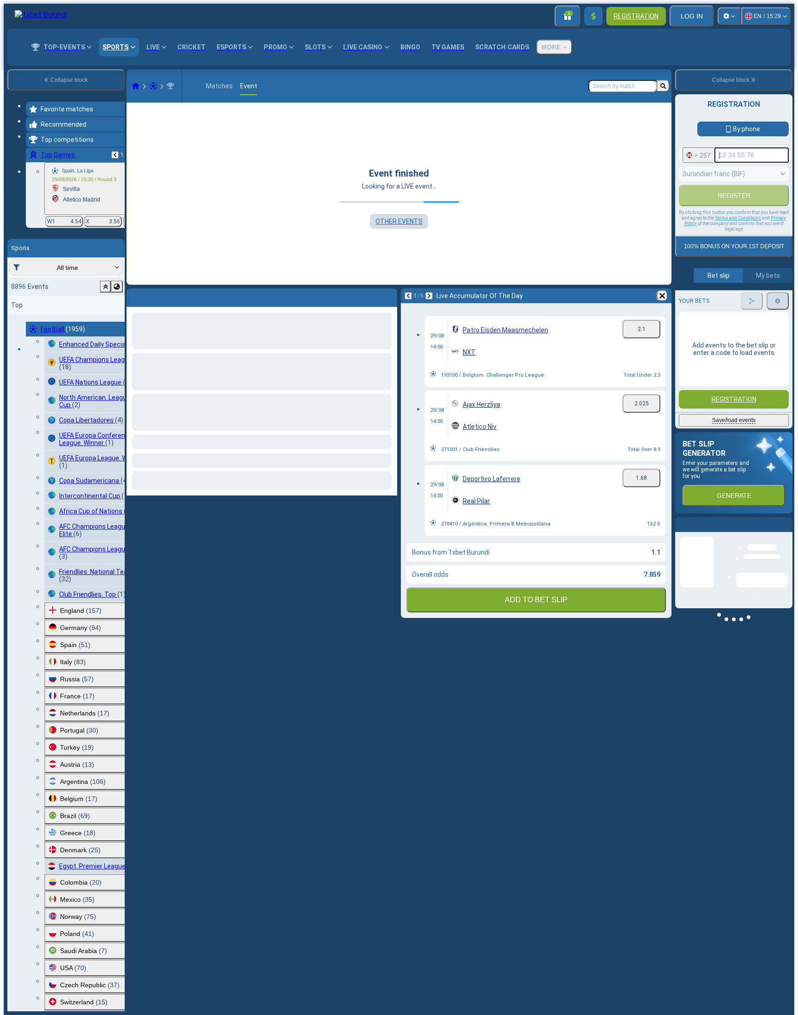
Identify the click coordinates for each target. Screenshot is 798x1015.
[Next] (158, 296)
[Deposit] (593, 16)
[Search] (663, 86)
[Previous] (115, 155)
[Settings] (729, 16)
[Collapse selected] (105, 287)
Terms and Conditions (738, 308)
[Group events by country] (117, 287)
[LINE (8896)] (135, 86)
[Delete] (387, 295)
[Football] (153, 86)
